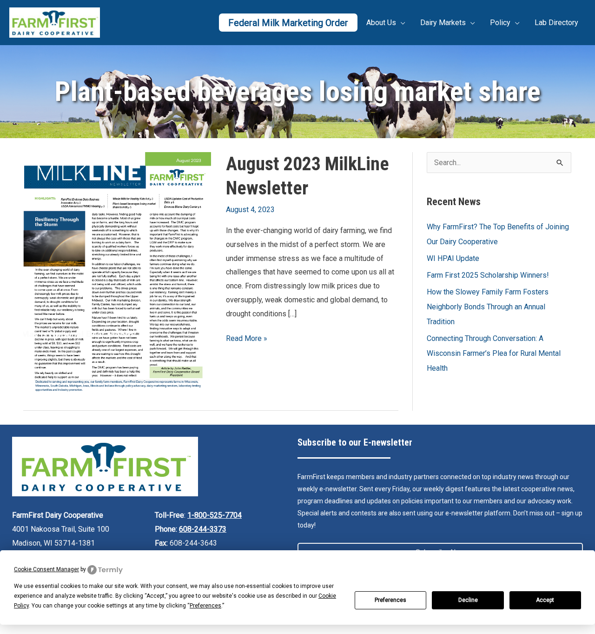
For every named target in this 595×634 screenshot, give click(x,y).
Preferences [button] (205, 605)
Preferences (390, 600)
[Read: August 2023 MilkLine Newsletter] (117, 273)
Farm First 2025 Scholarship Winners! (488, 275)
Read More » (246, 340)
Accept (545, 600)
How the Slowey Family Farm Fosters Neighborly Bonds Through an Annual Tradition (488, 306)
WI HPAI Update (453, 258)
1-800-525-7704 (214, 515)
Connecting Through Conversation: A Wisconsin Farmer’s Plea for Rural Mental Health (494, 353)
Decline (468, 600)
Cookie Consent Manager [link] (46, 569)
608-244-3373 (202, 529)
